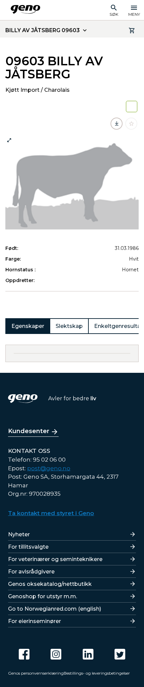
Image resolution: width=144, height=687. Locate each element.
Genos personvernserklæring (36, 673)
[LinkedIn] (88, 654)
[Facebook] (24, 654)
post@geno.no (48, 468)
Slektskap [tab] (69, 326)
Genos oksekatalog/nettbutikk (50, 584)
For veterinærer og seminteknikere (55, 559)
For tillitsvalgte (28, 547)
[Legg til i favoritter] (131, 124)
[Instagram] (56, 654)
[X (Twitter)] (120, 654)
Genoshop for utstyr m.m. (42, 596)
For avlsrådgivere (31, 571)
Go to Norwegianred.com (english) (54, 609)
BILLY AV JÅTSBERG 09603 (42, 30)
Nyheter (19, 534)
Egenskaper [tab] (27, 326)
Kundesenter (28, 431)
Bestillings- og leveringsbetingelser (97, 673)
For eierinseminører (34, 621)
